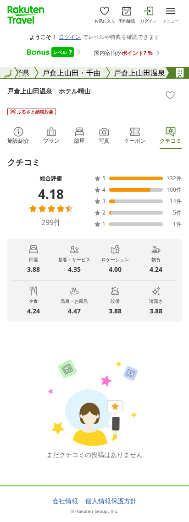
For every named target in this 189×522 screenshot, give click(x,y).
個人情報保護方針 (111, 501)
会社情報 (65, 501)
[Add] (170, 95)
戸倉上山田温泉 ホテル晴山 (49, 90)
